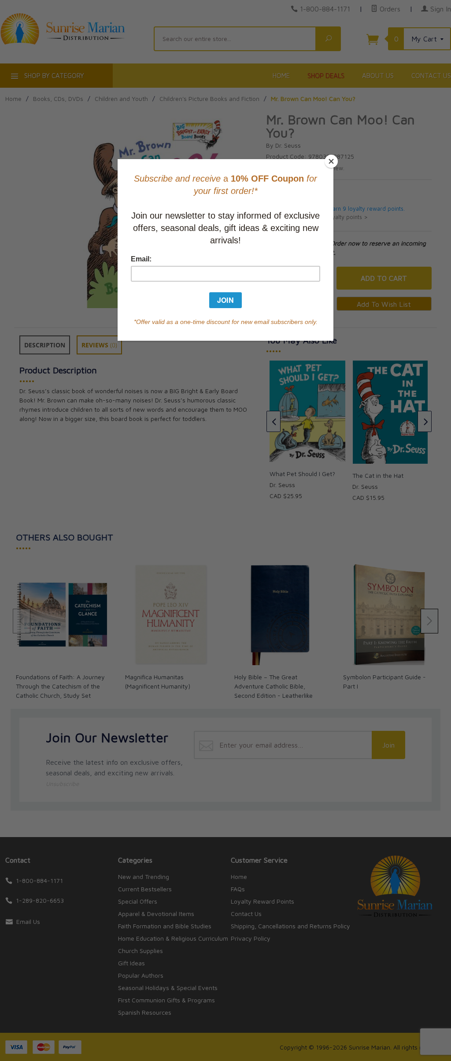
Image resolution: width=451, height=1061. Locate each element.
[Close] (331, 161)
